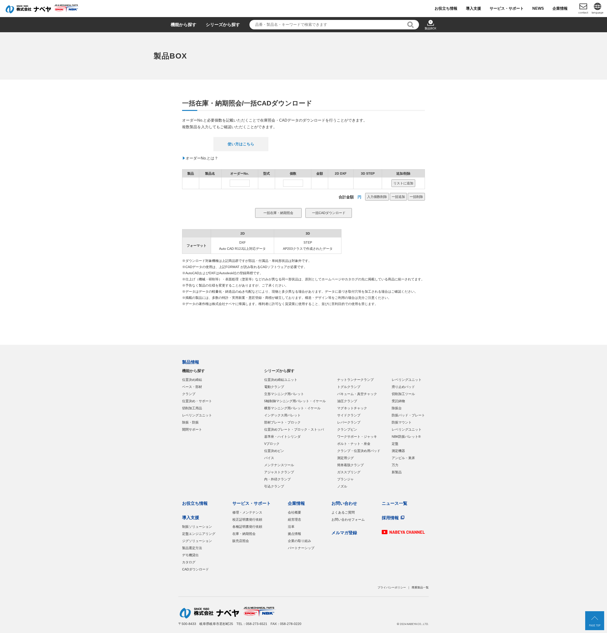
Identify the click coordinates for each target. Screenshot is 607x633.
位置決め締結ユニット (280, 380)
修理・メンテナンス (247, 512)
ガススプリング (348, 472)
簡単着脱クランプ (350, 465)
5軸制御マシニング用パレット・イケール (295, 401)
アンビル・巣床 (403, 458)
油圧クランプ (347, 401)
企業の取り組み (299, 541)
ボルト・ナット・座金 (353, 444)
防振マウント (402, 422)
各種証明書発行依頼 (247, 526)
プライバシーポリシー (391, 587)
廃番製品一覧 (420, 587)
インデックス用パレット (282, 415)
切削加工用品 (192, 408)
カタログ (188, 562)
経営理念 (294, 519)
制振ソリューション (197, 526)
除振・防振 (190, 422)
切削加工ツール (403, 394)
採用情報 (390, 517)
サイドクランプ (348, 415)
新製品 (397, 472)
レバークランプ (348, 422)
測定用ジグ (345, 458)
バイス (269, 458)
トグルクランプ (348, 387)
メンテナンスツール (279, 465)
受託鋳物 (398, 401)
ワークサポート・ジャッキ (357, 436)
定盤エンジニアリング (198, 534)
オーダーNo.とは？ (202, 158)
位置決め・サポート (197, 401)
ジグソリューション (197, 541)
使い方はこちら (241, 144)
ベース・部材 (192, 387)
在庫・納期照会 (244, 534)
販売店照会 (240, 541)
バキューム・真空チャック (357, 394)
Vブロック (272, 444)
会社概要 (294, 512)
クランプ (188, 394)
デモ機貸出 (190, 555)
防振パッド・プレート (408, 415)
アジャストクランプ (279, 472)
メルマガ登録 (344, 532)
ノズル (342, 486)
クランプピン (347, 429)
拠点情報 (294, 534)
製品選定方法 (192, 548)
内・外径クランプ (277, 479)
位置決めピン (274, 451)
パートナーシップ (301, 548)
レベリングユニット (197, 415)
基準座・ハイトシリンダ (282, 436)
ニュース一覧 (394, 503)
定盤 (395, 444)
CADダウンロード (195, 569)
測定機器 (398, 451)
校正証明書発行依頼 (247, 519)
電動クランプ (274, 387)
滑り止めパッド (403, 387)
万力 (395, 465)
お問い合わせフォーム (348, 519)
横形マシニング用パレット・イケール (292, 408)
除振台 (397, 408)
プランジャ (345, 479)
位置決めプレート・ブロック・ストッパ (294, 429)
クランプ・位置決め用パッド (358, 451)
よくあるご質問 (343, 512)
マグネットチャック (352, 408)
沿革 (291, 526)
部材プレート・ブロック (282, 422)
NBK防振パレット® (406, 436)
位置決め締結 (192, 380)
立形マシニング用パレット (284, 394)
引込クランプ (274, 486)
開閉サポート (192, 429)
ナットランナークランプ (355, 380)
